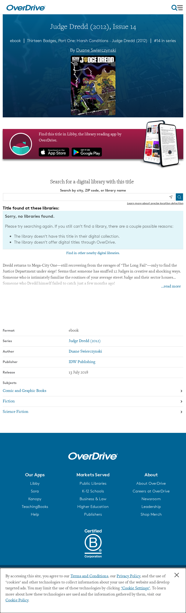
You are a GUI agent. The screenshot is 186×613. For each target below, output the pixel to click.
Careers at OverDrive (151, 491)
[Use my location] (170, 197)
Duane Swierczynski (96, 50)
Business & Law (93, 499)
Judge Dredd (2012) (130, 40)
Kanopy (35, 499)
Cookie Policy (16, 600)
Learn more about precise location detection (155, 203)
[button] (34, 474)
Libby (35, 483)
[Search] (179, 197)
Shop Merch (151, 514)
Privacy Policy (128, 576)
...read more (171, 287)
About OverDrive (151, 483)
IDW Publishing (82, 362)
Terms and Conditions (89, 576)
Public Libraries (93, 483)
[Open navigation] (177, 7)
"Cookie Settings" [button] (135, 588)
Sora (35, 491)
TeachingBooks (35, 506)
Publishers (93, 514)
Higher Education (93, 506)
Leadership (151, 506)
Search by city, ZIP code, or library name (93, 190)
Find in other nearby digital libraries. (93, 253)
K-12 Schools (93, 491)
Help (35, 514)
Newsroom (151, 499)
